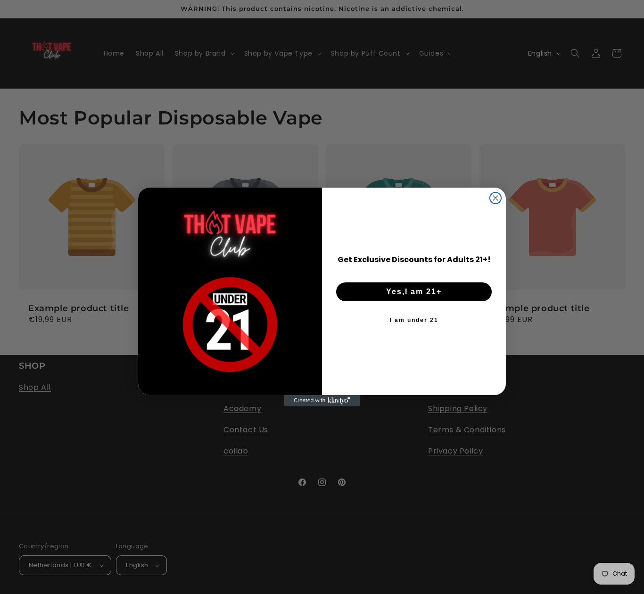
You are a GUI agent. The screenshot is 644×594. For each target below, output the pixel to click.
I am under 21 (414, 320)
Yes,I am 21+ (414, 292)
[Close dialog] (495, 198)
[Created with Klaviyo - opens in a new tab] (322, 400)
